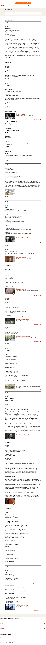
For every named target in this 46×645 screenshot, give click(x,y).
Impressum (3, 637)
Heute (11, 17)
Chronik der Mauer (22, 641)
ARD (6, 641)
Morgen (15, 17)
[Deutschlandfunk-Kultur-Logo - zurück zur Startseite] (23, 2)
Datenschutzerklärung (5, 634)
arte (16, 641)
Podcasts (30, 5)
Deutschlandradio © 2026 (6, 642)
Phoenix (12, 641)
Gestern (7, 17)
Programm (16, 5)
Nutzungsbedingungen (6, 636)
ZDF (9, 641)
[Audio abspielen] (14, 294)
